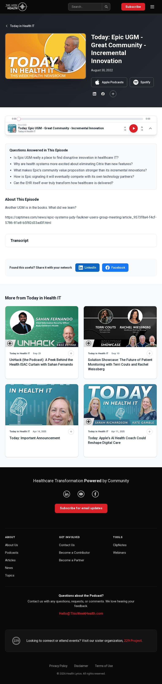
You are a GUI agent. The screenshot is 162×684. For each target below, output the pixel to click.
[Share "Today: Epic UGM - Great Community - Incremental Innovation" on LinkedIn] (94, 93)
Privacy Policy (58, 666)
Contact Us (67, 545)
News (9, 568)
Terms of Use (104, 666)
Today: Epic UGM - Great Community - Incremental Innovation (61, 128)
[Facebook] (95, 494)
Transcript (19, 240)
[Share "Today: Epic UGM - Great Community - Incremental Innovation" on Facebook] (103, 93)
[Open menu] (152, 6)
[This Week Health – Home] (16, 7)
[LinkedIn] (66, 494)
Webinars (119, 553)
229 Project (133, 641)
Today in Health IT (22, 26)
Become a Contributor (74, 553)
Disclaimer (81, 666)
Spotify (145, 82)
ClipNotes (120, 545)
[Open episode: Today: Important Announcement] (41, 404)
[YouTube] (81, 494)
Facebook (118, 267)
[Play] (133, 128)
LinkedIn (90, 267)
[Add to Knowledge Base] (113, 93)
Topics (9, 575)
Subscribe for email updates (81, 508)
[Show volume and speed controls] (150, 128)
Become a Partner (71, 560)
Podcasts (11, 553)
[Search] (106, 7)
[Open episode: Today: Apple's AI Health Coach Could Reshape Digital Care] (120, 404)
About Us (11, 545)
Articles (10, 560)
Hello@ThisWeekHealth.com (81, 613)
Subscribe (133, 7)
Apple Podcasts (113, 82)
